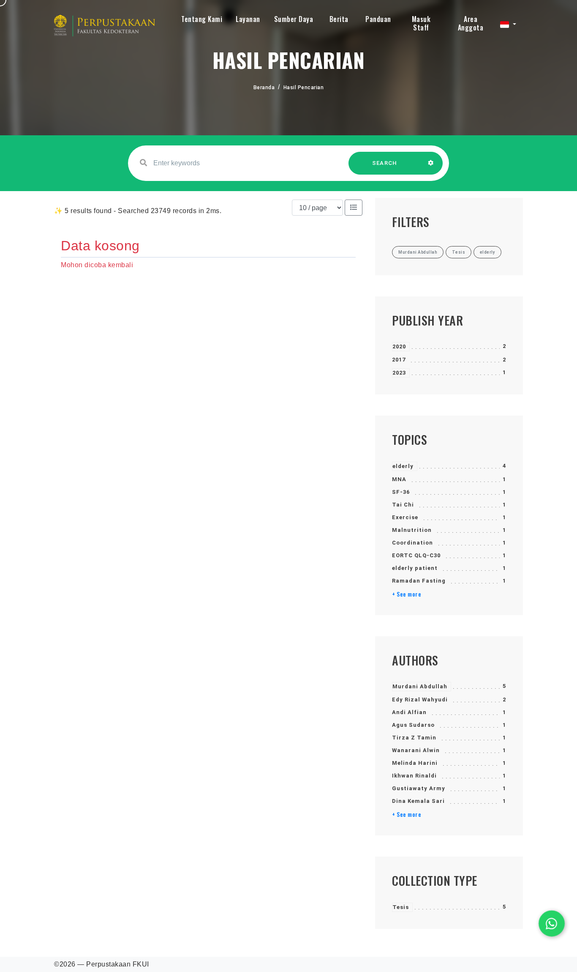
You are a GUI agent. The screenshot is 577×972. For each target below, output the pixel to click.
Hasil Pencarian (303, 87)
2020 (399, 346)
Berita (338, 19)
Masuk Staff (421, 23)
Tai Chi (403, 504)
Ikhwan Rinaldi (414, 775)
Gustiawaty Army (418, 788)
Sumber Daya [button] (293, 19)
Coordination (412, 542)
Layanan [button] (248, 19)
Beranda (264, 87)
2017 (399, 359)
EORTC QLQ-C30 (416, 555)
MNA (399, 479)
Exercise (405, 517)
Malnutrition (412, 530)
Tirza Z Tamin (414, 737)
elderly (403, 466)
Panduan (378, 19)
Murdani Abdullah (419, 686)
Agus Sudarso (413, 725)
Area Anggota (471, 23)
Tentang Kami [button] (201, 19)
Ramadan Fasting (419, 581)
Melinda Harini (415, 763)
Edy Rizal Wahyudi (420, 699)
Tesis (400, 907)
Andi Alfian (409, 712)
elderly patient (415, 568)
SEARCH (384, 163)
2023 (399, 373)
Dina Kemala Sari (418, 801)
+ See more (406, 594)
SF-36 (401, 492)
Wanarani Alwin (416, 750)
